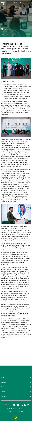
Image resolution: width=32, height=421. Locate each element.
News (13, 34)
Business (3, 382)
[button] (23, 3)
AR (20, 3)
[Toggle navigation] (30, 2)
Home (2, 34)
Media (8, 34)
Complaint (22, 409)
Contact (3, 396)
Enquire (15, 2)
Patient (3, 377)
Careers (15, 409)
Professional (4, 387)
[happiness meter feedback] (16, 417)
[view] (26, 3)
